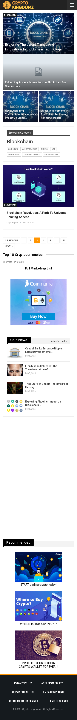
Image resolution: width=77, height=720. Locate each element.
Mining (44, 149)
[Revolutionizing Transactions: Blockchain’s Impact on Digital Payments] (20, 106)
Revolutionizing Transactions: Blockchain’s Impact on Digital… (20, 114)
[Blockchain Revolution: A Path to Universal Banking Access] (38, 186)
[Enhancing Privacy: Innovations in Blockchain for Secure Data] (38, 72)
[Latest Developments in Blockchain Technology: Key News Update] (56, 106)
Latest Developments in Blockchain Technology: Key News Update (55, 114)
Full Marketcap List (38, 268)
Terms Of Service (58, 701)
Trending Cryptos (32, 154)
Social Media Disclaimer (23, 701)
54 (64, 240)
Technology (14, 154)
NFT (53, 149)
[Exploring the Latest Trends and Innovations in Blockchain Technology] (38, 33)
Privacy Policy (23, 683)
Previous (12, 240)
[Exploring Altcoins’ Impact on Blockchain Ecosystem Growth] (15, 406)
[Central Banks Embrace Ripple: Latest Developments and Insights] (15, 353)
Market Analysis (29, 149)
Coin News (13, 149)
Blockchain (10, 15)
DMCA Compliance (54, 692)
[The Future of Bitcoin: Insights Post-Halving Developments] (15, 388)
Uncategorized (51, 154)
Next (8, 246)
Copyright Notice (23, 692)
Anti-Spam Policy (52, 683)
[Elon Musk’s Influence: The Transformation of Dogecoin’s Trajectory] (15, 370)
